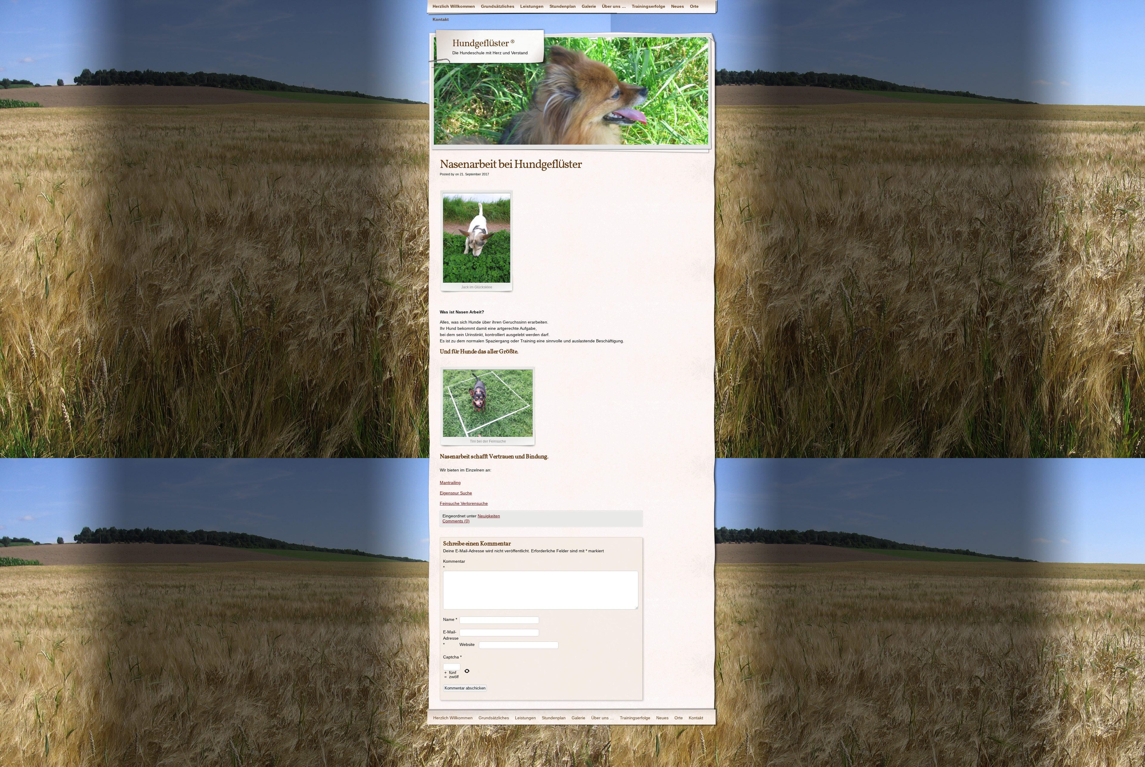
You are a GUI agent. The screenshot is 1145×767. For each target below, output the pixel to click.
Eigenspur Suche (456, 493)
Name (450, 619)
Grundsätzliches (497, 6)
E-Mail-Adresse (451, 638)
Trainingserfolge (648, 6)
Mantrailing (450, 482)
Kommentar (451, 564)
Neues (677, 6)
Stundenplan (563, 6)
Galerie (589, 6)
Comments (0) (456, 521)
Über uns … (614, 6)
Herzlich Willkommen (454, 6)
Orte (694, 6)
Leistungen (532, 6)
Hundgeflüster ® (483, 43)
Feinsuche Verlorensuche (464, 503)
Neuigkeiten (489, 516)
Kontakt (441, 19)
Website (467, 644)
